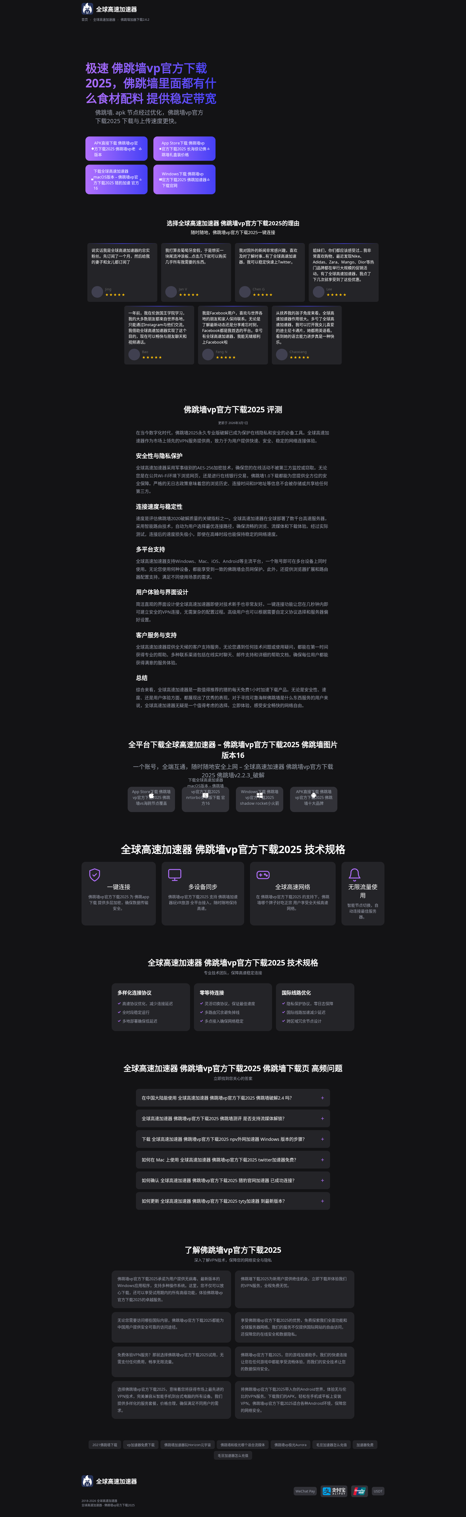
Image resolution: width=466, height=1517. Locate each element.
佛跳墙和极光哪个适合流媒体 (243, 1444)
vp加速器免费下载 (141, 1444)
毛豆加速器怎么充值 (331, 1444)
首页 (85, 19)
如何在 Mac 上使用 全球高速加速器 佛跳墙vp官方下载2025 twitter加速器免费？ (220, 1160)
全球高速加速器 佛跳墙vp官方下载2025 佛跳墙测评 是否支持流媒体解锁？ (214, 1118)
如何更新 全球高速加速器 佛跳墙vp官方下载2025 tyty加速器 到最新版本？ (214, 1201)
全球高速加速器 (104, 19)
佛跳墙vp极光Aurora (291, 1444)
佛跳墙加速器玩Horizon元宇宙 (187, 1444)
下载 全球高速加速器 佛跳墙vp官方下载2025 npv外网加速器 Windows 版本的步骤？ (224, 1139)
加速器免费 (365, 1444)
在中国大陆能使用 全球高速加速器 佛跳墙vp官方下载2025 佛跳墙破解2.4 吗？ (218, 1098)
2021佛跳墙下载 (104, 1444)
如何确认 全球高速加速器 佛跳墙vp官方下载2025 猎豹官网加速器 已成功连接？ (219, 1180)
